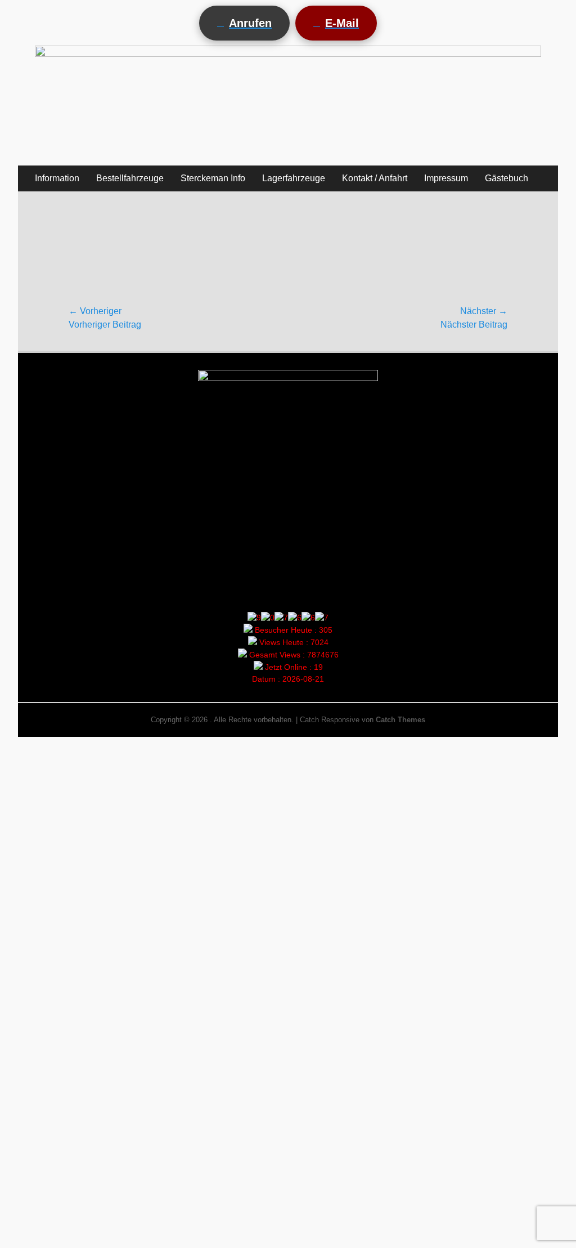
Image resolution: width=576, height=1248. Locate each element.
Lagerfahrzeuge (293, 178)
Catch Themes (400, 719)
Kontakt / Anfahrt (374, 178)
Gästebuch (506, 178)
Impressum (446, 178)
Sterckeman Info (213, 178)
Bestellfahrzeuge (130, 178)
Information (57, 178)
